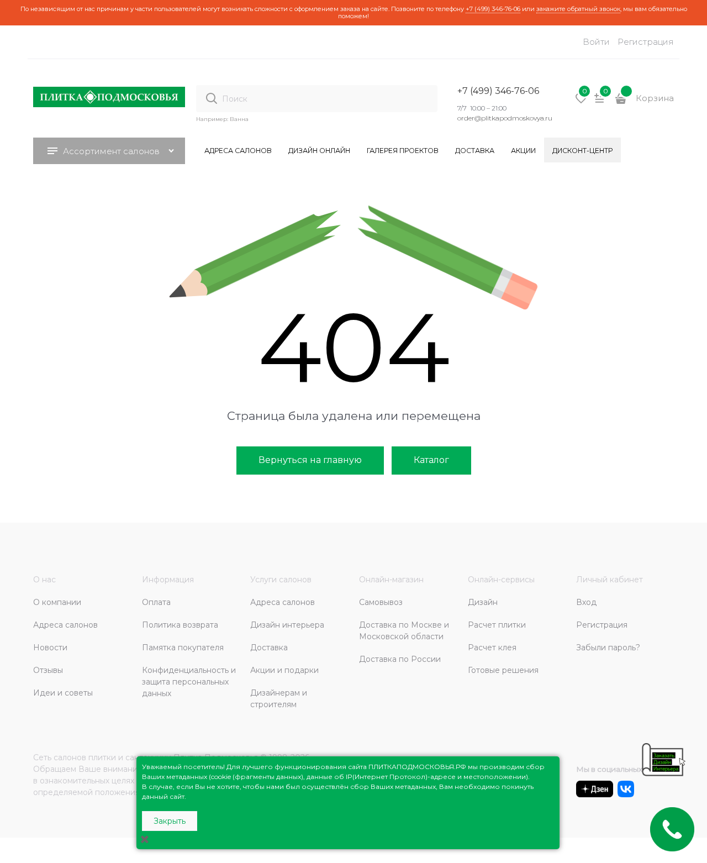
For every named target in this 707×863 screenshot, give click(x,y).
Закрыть (170, 821)
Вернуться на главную (310, 460)
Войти (596, 41)
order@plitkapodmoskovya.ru (504, 118)
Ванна (239, 119)
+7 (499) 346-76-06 (493, 9)
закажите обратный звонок (578, 9)
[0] (581, 102)
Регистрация (646, 41)
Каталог (431, 460)
